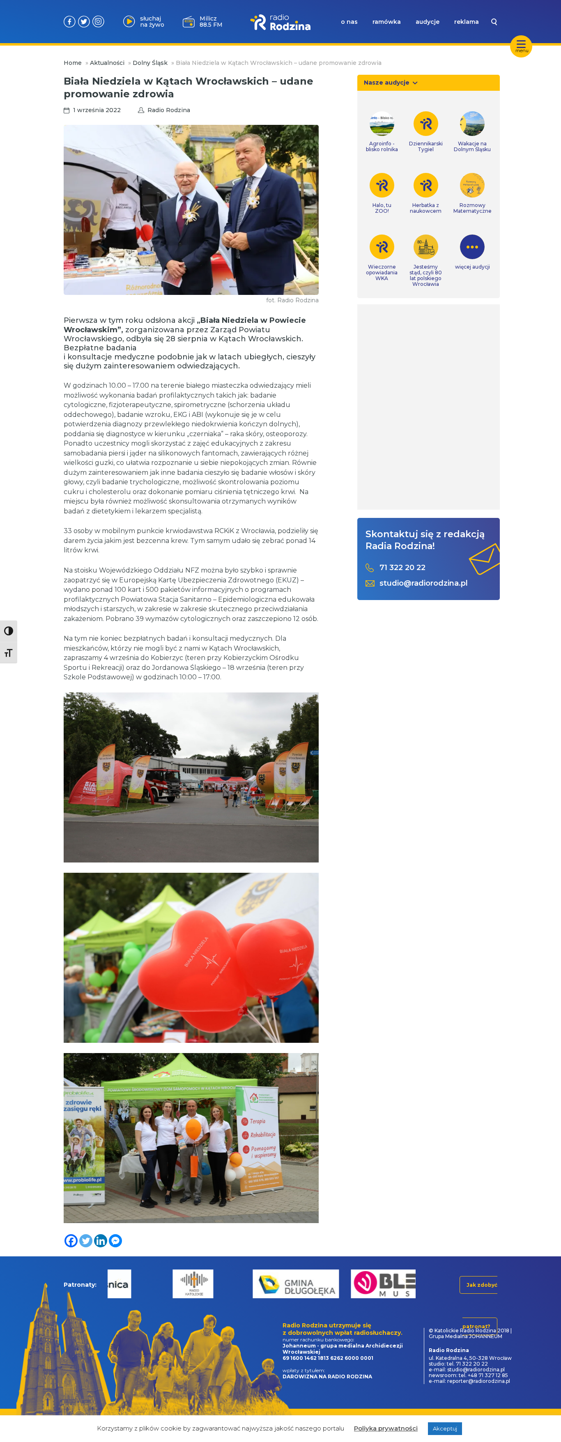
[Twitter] (85, 1240)
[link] (382, 131)
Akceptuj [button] (445, 1428)
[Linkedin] (100, 1240)
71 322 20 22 (402, 567)
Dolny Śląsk (150, 63)
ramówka (386, 21)
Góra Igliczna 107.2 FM (212, 21)
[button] (118, 1284)
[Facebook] (71, 1240)
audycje (427, 21)
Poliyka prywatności (386, 1428)
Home (73, 63)
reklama (466, 21)
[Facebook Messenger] (115, 1240)
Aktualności (107, 63)
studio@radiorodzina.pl (423, 583)
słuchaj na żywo (152, 21)
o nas (349, 21)
